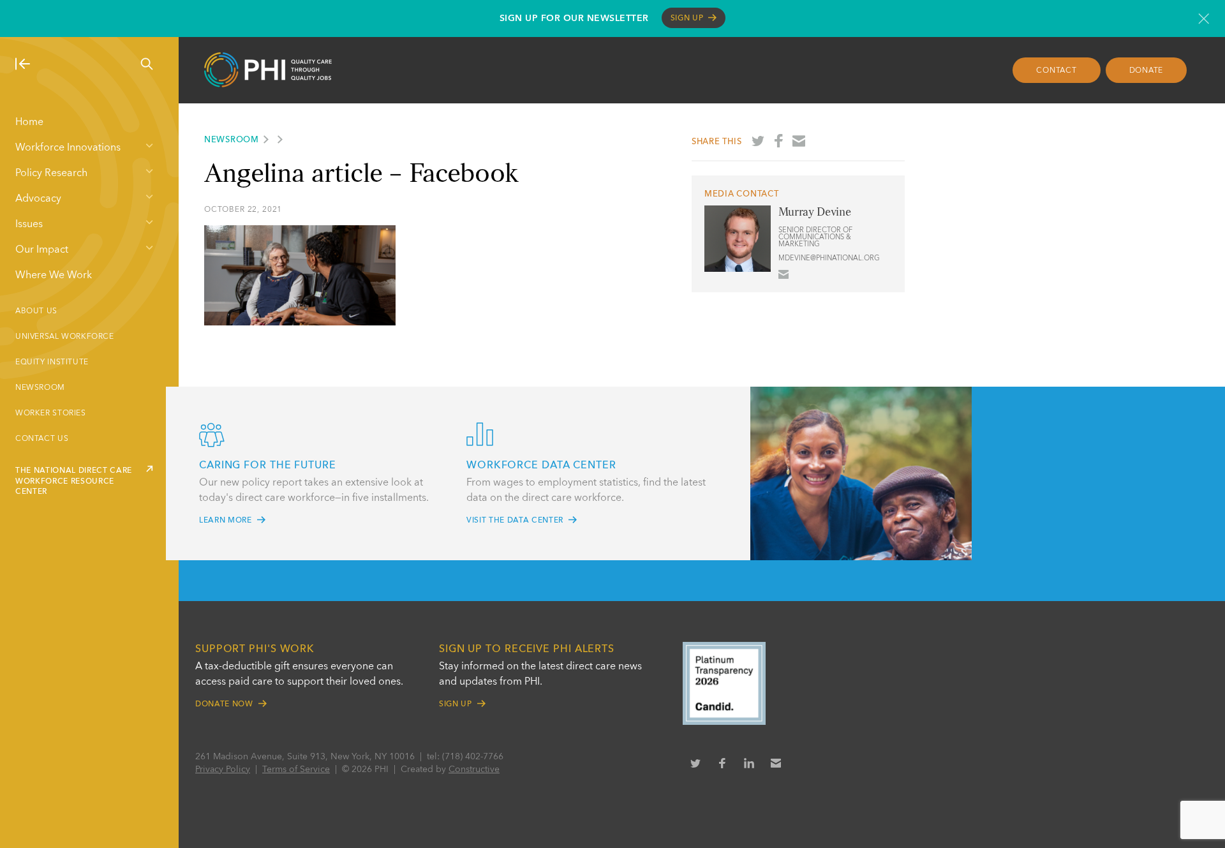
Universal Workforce (64, 337)
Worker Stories (50, 413)
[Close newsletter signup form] (1203, 18)
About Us (36, 311)
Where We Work (53, 276)
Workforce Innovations (68, 148)
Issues (29, 224)
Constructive (474, 769)
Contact (1056, 71)
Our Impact (41, 250)
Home (29, 122)
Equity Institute (52, 362)
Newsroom (40, 388)
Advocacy (38, 199)
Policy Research (51, 173)
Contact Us (41, 439)
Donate (1146, 71)
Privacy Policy (222, 769)
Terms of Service (296, 769)
